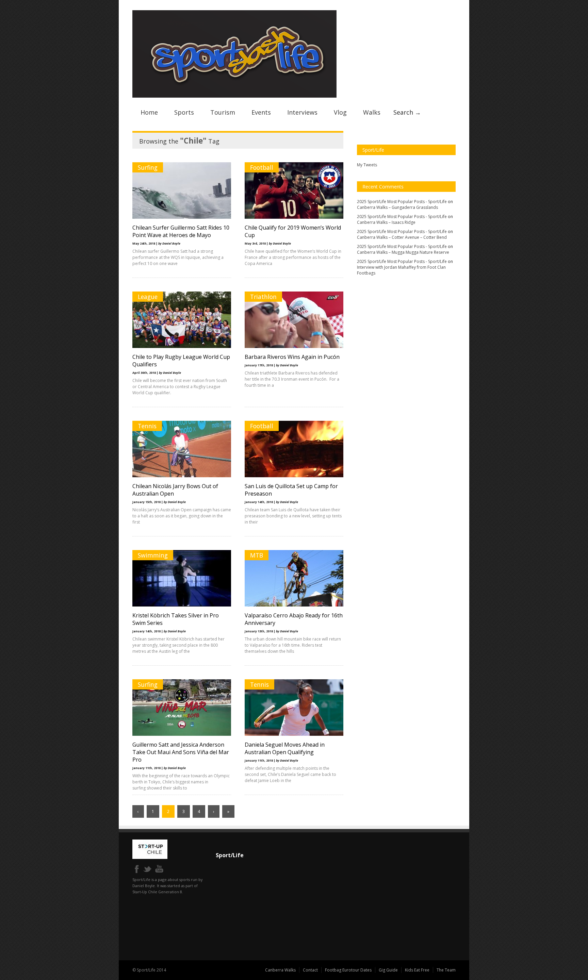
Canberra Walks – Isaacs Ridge (386, 222)
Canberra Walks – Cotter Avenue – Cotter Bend (402, 237)
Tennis (147, 426)
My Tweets (367, 165)
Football (261, 167)
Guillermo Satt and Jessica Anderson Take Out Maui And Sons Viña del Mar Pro (180, 752)
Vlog (340, 112)
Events (261, 112)
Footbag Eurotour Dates (348, 970)
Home (149, 112)
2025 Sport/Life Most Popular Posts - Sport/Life (402, 201)
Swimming (153, 555)
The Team (446, 970)
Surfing (148, 167)
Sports (184, 112)
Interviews (302, 112)
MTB (256, 555)
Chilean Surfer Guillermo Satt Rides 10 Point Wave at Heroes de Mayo (180, 231)
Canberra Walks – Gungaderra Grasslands (397, 207)
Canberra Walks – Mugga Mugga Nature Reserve (403, 252)
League (148, 297)
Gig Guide (388, 970)
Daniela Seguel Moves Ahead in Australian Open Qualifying (285, 748)
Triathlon (263, 297)
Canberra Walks (280, 970)
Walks (371, 112)
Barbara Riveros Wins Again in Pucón (292, 357)
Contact (310, 970)
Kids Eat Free (417, 970)
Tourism (222, 112)
